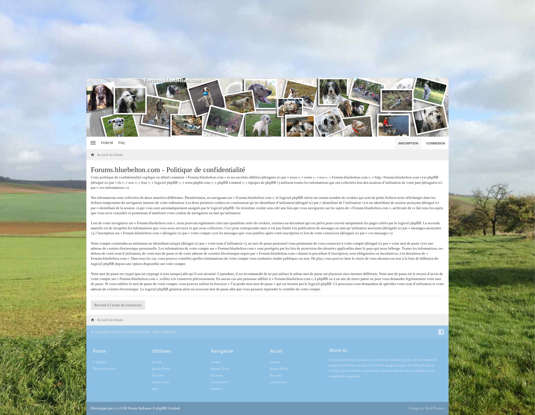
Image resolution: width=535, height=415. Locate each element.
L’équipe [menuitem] (99, 362)
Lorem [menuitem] (157, 362)
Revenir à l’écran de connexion (118, 305)
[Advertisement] (267, 39)
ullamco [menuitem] (217, 389)
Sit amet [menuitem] (158, 375)
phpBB (118, 408)
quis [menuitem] (155, 389)
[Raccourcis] (92, 143)
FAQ (121, 142)
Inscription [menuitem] (408, 143)
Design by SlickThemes (426, 408)
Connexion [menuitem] (435, 143)
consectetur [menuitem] (160, 382)
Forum (107, 142)
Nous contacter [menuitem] (164, 332)
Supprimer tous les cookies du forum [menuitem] (122, 332)
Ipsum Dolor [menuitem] (161, 368)
